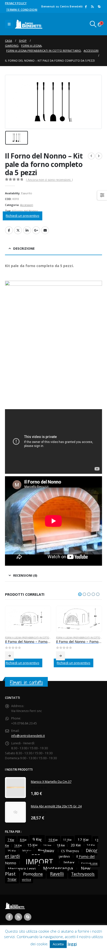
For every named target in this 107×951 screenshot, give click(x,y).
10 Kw (52, 840)
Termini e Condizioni (21, 9)
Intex (69, 863)
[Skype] (99, 6)
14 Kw (18, 845)
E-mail (45, 230)
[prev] (91, 156)
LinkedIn (27, 230)
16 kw (47, 845)
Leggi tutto (9, 655)
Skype (27, 917)
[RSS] (92, 6)
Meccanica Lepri (22, 868)
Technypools (83, 874)
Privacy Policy (16, 3)
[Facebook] (86, 6)
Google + (36, 230)
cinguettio (18, 230)
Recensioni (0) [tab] (25, 575)
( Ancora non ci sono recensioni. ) (49, 180)
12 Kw (83, 839)
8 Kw (23, 840)
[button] (9, 24)
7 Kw (10, 840)
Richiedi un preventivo (22, 215)
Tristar (12, 879)
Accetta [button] (58, 944)
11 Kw (67, 840)
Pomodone (33, 874)
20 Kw (76, 845)
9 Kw (37, 839)
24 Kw (91, 845)
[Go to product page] (28, 619)
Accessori (26, 205)
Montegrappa (58, 868)
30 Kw (26, 851)
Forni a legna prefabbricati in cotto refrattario (34, 637)
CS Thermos (70, 851)
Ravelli (57, 874)
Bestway (46, 851)
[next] (98, 156)
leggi (72, 943)
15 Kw (32, 845)
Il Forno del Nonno (25, 211)
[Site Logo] (28, 24)
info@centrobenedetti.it (28, 736)
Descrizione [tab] (24, 248)
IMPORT (39, 862)
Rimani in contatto (26, 682)
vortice (26, 879)
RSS (18, 917)
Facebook (9, 230)
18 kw (61, 845)
